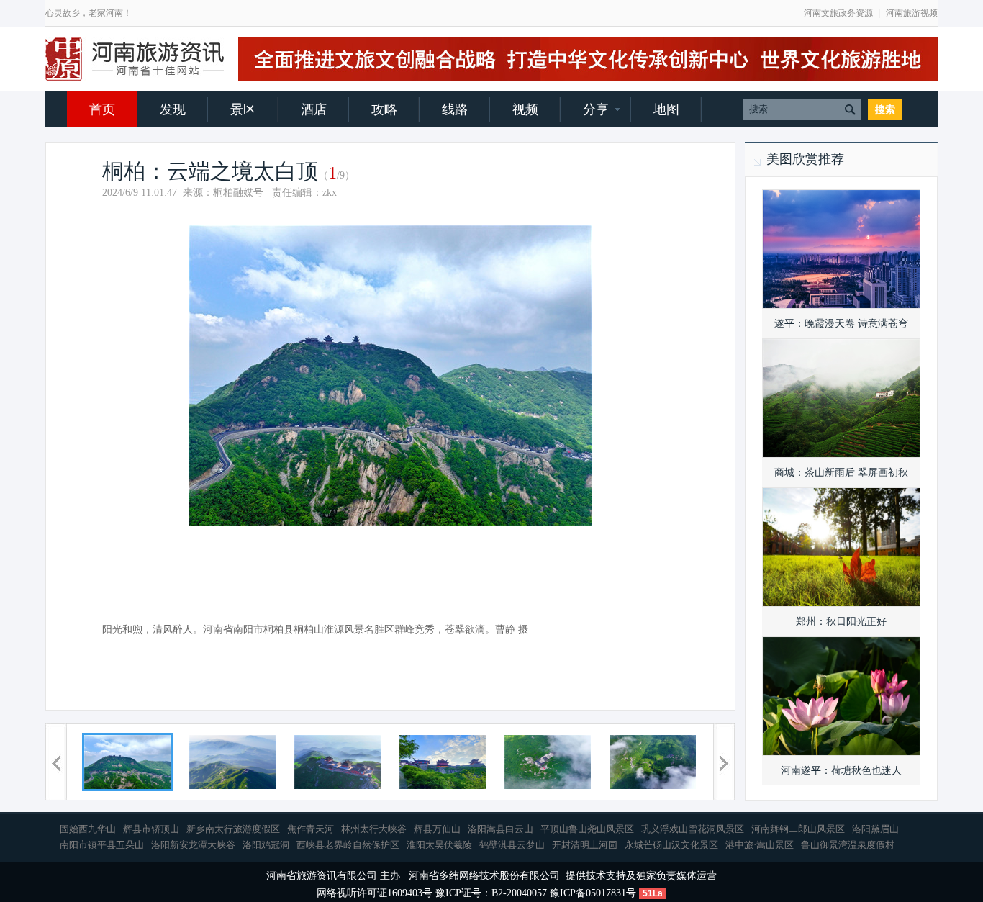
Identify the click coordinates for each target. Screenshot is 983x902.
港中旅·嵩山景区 (759, 844)
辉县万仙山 (437, 829)
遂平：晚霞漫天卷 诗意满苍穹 (841, 323)
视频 (525, 109)
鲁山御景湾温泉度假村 (847, 844)
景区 (243, 109)
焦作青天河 (310, 829)
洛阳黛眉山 (875, 829)
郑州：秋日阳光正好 (841, 621)
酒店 (314, 109)
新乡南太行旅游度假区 (233, 829)
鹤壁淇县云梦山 (512, 844)
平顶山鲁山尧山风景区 (587, 829)
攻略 (384, 109)
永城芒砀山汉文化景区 (671, 844)
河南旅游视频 (912, 13)
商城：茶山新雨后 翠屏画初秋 (841, 472)
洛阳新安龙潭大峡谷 (193, 844)
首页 (102, 109)
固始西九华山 (88, 829)
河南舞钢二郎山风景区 (798, 829)
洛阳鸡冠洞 (266, 844)
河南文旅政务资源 (838, 13)
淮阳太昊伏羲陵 (439, 844)
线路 (455, 109)
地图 (666, 109)
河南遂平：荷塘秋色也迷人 (841, 770)
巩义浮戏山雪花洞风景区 (692, 829)
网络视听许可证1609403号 (374, 893)
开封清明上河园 (584, 844)
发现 (173, 109)
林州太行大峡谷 (374, 829)
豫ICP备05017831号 (593, 893)
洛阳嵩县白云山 (500, 829)
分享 (596, 109)
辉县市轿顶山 (151, 829)
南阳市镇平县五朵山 (102, 844)
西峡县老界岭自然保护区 (347, 844)
